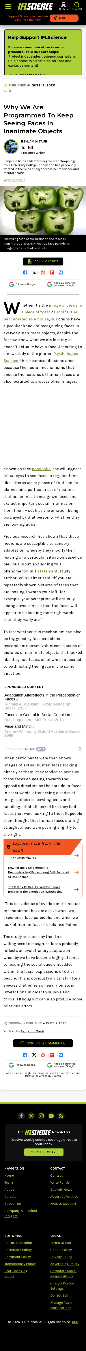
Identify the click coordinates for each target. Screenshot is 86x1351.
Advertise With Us (64, 1196)
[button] (77, 4)
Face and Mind (17, 726)
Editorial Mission (18, 1243)
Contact (56, 1175)
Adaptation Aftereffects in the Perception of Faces (42, 697)
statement (48, 571)
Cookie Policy (61, 1250)
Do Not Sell (59, 1295)
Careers (10, 1196)
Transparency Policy (20, 1264)
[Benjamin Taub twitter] (23, 147)
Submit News (61, 1189)
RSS (75, 1322)
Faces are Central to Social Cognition (37, 715)
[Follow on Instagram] (41, 1115)
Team (8, 1182)
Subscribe (12, 1203)
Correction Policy (18, 1250)
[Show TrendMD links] (80, 748)
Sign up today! (43, 1152)
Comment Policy (17, 1257)
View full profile (14, 180)
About (9, 1189)
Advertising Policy (64, 1264)
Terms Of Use (60, 1243)
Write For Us (60, 1182)
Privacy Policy (61, 1257)
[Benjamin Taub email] (31, 147)
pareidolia (41, 468)
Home (9, 1175)
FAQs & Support (63, 1203)
